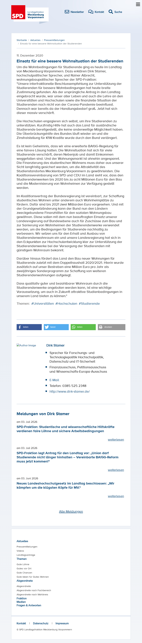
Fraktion (22, 598)
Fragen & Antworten (29, 605)
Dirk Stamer (55, 345)
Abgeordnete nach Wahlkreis (32, 594)
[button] (29, 327)
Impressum (62, 623)
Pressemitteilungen (27, 546)
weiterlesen (116, 439)
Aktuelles (22, 541)
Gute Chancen (24, 572)
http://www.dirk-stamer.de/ (70, 391)
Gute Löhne (23, 564)
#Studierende (89, 303)
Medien (21, 602)
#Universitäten (42, 303)
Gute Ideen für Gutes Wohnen (33, 576)
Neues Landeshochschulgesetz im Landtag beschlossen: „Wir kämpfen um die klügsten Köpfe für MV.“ (65, 485)
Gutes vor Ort (24, 568)
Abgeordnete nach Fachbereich (34, 590)
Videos (20, 550)
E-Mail (54, 380)
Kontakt (21, 623)
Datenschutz (40, 623)
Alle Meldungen (71, 511)
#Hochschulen (66, 303)
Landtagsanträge (26, 555)
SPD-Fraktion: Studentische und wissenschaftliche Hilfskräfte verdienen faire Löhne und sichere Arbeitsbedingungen (65, 428)
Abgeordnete (25, 580)
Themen (22, 559)
